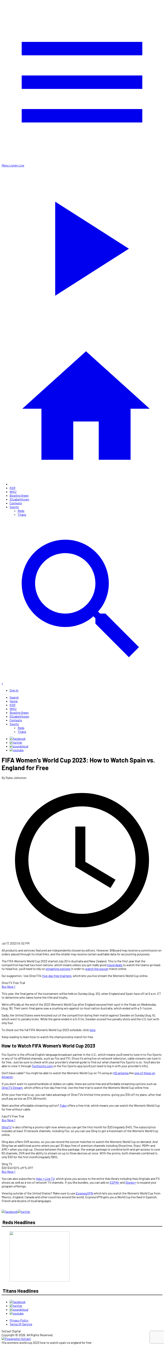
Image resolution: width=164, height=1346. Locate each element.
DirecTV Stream (12, 1087)
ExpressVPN (84, 1193)
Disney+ (130, 1182)
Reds (21, 511)
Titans (22, 514)
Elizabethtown (19, 499)
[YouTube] (17, 750)
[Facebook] (18, 738)
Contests (16, 503)
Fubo (63, 1105)
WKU (13, 491)
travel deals (115, 965)
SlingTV (7, 1127)
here (92, 1030)
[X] (16, 742)
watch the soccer (96, 969)
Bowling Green (19, 495)
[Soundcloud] (19, 746)
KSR (12, 488)
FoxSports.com (42, 1066)
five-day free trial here (56, 976)
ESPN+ (114, 1182)
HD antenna (121, 1073)
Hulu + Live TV (45, 1178)
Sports (14, 507)
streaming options (58, 969)
